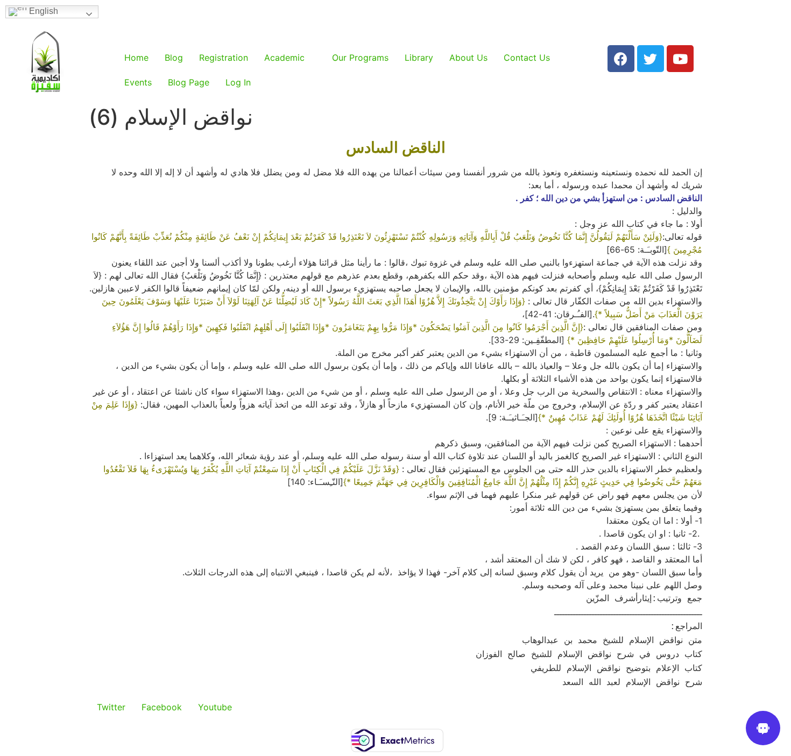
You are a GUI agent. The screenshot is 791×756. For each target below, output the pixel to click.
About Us (468, 57)
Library (419, 57)
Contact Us (527, 57)
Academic (284, 57)
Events (138, 82)
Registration (223, 57)
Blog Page (188, 82)
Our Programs (360, 57)
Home (136, 57)
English (42, 11)
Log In (238, 82)
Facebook (162, 707)
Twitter (111, 707)
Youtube (215, 707)
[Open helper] (763, 728)
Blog (174, 57)
